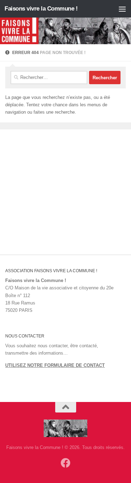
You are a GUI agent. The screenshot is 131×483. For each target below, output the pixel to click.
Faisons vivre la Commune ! (41, 8)
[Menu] (122, 9)
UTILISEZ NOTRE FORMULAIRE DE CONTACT (55, 365)
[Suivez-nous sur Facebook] (66, 463)
